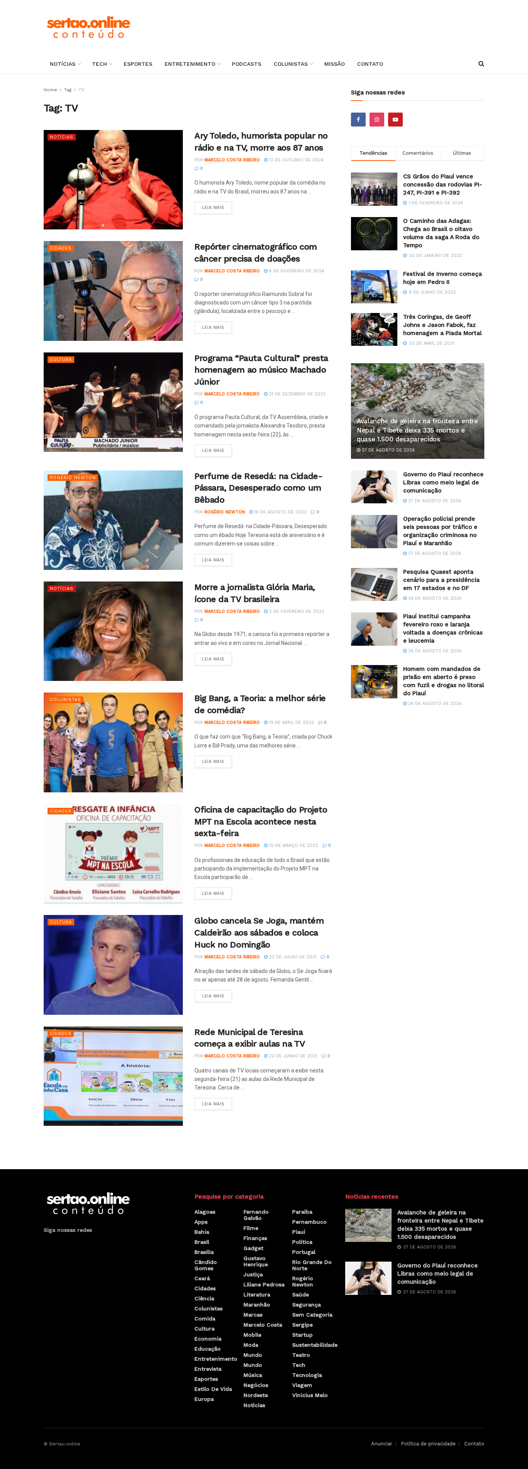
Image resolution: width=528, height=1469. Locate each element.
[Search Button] (481, 64)
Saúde (300, 1294)
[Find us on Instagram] (377, 120)
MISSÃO (334, 64)
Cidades (61, 248)
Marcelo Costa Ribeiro (232, 159)
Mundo (253, 1355)
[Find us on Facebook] (358, 120)
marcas (253, 1315)
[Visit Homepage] (88, 27)
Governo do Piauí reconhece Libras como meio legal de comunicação (443, 482)
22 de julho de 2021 (292, 956)
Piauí (298, 1232)
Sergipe (302, 1325)
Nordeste (256, 1395)
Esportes (138, 64)
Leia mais (217, 206)
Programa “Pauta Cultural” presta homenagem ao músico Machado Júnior (261, 370)
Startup (302, 1335)
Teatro (301, 1355)
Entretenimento (190, 64)
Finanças (255, 1238)
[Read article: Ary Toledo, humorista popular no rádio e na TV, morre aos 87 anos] (113, 179)
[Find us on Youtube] (395, 120)
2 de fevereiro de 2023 (295, 611)
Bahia (201, 1232)
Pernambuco (309, 1222)
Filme (251, 1228)
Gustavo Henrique (256, 1261)
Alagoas (204, 1212)
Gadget (253, 1248)
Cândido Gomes (205, 1265)
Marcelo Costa (263, 1325)
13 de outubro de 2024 (295, 159)
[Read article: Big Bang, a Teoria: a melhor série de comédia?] (113, 742)
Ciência (204, 1298)
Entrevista (207, 1369)
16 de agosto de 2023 (280, 512)
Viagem (302, 1385)
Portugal (303, 1252)
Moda (251, 1345)
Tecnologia (307, 1375)
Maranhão (257, 1304)
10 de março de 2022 (292, 845)
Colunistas (291, 64)
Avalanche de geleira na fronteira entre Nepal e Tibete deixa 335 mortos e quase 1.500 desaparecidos (417, 430)
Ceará (202, 1278)
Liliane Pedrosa (264, 1284)
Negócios (256, 1385)
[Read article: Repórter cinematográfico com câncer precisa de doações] (113, 290)
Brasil (201, 1242)
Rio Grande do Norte (312, 1265)
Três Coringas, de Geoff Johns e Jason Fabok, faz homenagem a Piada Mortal (442, 325)
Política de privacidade (428, 1444)
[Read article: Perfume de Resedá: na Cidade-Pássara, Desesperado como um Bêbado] (113, 520)
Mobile (252, 1335)
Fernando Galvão (256, 1215)
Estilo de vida (213, 1389)
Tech (99, 64)
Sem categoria (312, 1315)
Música (253, 1375)
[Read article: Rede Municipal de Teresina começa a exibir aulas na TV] (113, 1076)
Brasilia (204, 1252)
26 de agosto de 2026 (434, 598)
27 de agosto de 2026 (387, 450)
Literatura (257, 1294)
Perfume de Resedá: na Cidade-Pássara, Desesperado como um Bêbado (258, 488)
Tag (68, 89)
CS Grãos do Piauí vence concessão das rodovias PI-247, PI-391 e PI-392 (442, 184)
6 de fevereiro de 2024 (295, 271)
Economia (207, 1339)
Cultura (61, 359)
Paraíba (302, 1212)
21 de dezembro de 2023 (296, 394)
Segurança (306, 1304)
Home (50, 89)
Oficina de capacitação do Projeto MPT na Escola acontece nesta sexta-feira (260, 821)
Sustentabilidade (314, 1345)
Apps (201, 1222)
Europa (204, 1399)
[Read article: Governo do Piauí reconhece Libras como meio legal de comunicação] (374, 487)
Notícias (62, 64)
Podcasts (246, 64)
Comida (204, 1318)
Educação (207, 1349)
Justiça (253, 1274)
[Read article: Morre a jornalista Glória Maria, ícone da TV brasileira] (113, 631)
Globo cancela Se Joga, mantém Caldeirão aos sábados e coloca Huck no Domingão (259, 932)
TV (81, 89)
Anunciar (381, 1444)
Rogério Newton (73, 477)
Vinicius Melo (310, 1395)
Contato (370, 64)
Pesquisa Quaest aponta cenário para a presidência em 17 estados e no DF (441, 580)
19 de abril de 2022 (290, 722)
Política (302, 1242)
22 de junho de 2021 (292, 1056)
